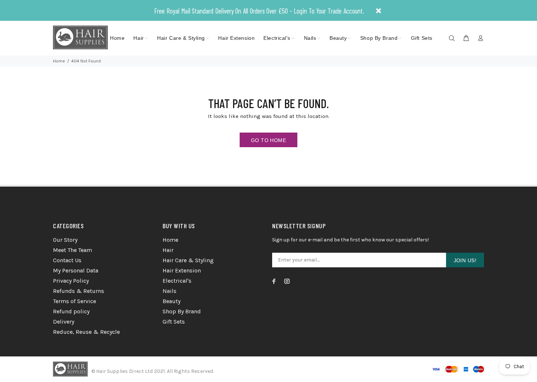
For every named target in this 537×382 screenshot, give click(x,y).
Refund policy (71, 311)
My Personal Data (75, 270)
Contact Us (67, 260)
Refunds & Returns (78, 290)
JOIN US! (465, 260)
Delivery (63, 321)
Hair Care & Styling (188, 260)
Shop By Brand (182, 311)
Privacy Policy (71, 280)
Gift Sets (174, 321)
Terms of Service (74, 301)
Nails (169, 290)
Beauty (171, 301)
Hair (168, 250)
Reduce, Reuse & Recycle (86, 331)
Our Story (65, 239)
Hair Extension (182, 270)
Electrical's (177, 280)
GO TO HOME (268, 140)
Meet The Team (72, 250)
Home (59, 61)
